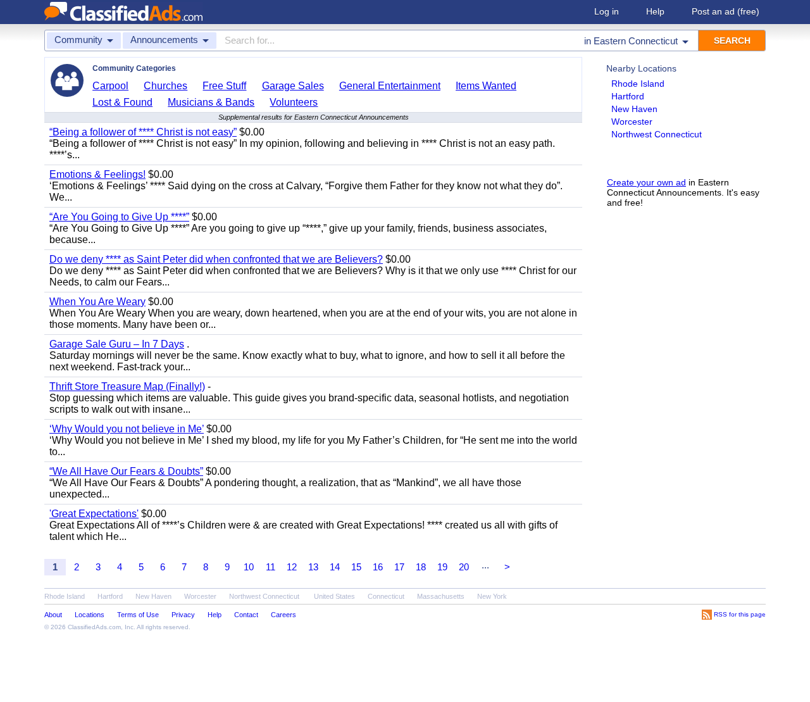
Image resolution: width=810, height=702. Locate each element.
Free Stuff (224, 85)
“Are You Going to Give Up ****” (119, 216)
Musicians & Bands (211, 102)
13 (313, 566)
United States (334, 596)
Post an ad (725, 11)
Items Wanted (486, 85)
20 (464, 566)
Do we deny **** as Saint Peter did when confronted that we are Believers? (216, 259)
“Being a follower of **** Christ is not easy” (143, 132)
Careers (283, 614)
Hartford (627, 96)
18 (421, 566)
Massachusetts (440, 596)
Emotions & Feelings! (97, 174)
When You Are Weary (97, 301)
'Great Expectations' (94, 513)
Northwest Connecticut (656, 134)
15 (356, 566)
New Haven (634, 109)
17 (399, 566)
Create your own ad (646, 182)
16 (378, 566)
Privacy (183, 614)
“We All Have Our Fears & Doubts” (126, 471)
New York (492, 596)
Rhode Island (637, 83)
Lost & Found (122, 102)
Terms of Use (138, 614)
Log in (606, 11)
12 (292, 566)
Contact (246, 614)
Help (655, 11)
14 (335, 566)
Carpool (110, 85)
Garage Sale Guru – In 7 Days (116, 344)
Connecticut (386, 596)
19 (442, 566)
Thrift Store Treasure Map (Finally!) (127, 386)
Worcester (631, 121)
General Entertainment (389, 85)
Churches (165, 85)
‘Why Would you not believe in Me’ (126, 428)
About (53, 614)
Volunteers (294, 102)
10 (249, 566)
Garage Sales (293, 85)
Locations (89, 614)
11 (270, 566)
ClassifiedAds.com (94, 627)
